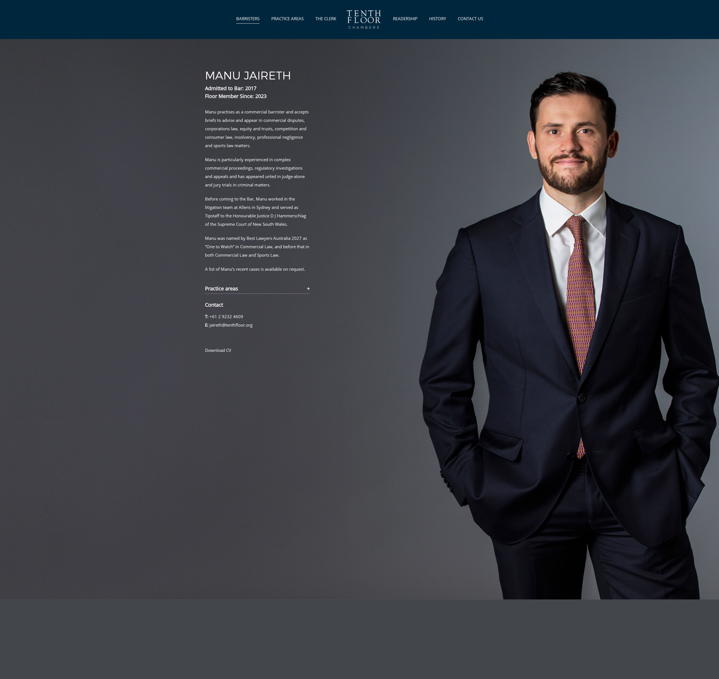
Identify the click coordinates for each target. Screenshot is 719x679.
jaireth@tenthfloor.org (231, 325)
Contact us (470, 18)
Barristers (248, 18)
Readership (405, 18)
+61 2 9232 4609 (226, 316)
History (437, 18)
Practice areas (221, 289)
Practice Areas (287, 18)
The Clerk (325, 18)
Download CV (218, 350)
